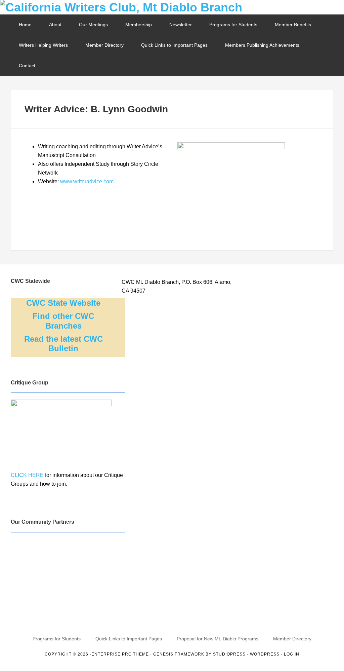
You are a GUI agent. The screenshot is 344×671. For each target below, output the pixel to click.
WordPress (265, 654)
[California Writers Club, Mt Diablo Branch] (172, 7)
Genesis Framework (178, 654)
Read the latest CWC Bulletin (63, 343)
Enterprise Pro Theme (120, 654)
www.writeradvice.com (87, 181)
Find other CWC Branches (63, 320)
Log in (291, 654)
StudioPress (229, 654)
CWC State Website (63, 302)
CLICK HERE (27, 475)
